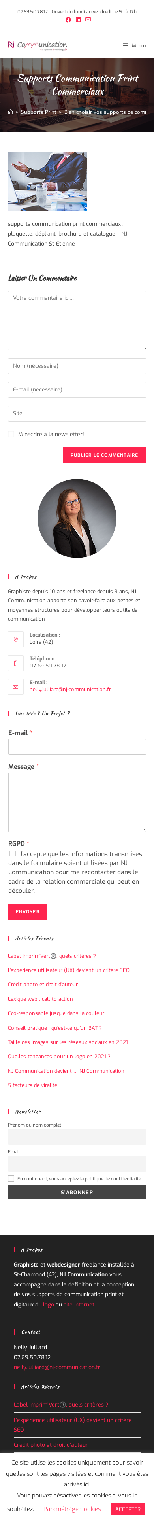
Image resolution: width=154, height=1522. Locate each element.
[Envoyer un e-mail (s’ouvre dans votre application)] (87, 20)
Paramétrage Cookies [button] (72, 1509)
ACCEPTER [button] (128, 1509)
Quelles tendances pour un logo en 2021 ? (59, 1056)
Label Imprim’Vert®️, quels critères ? (52, 956)
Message (23, 767)
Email (14, 1152)
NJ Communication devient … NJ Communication (66, 1071)
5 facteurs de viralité (32, 1085)
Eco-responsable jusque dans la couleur (56, 1013)
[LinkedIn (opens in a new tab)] (78, 20)
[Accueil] (10, 112)
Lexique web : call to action (40, 999)
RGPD (18, 844)
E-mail (20, 733)
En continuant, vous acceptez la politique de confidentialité (78, 1179)
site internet (79, 1304)
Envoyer (27, 912)
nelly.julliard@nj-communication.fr (70, 689)
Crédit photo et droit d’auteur (43, 984)
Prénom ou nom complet (34, 1125)
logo (48, 1304)
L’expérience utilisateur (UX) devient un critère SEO (69, 970)
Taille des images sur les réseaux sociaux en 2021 (68, 1042)
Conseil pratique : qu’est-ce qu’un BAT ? (55, 1028)
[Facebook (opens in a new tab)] (68, 20)
